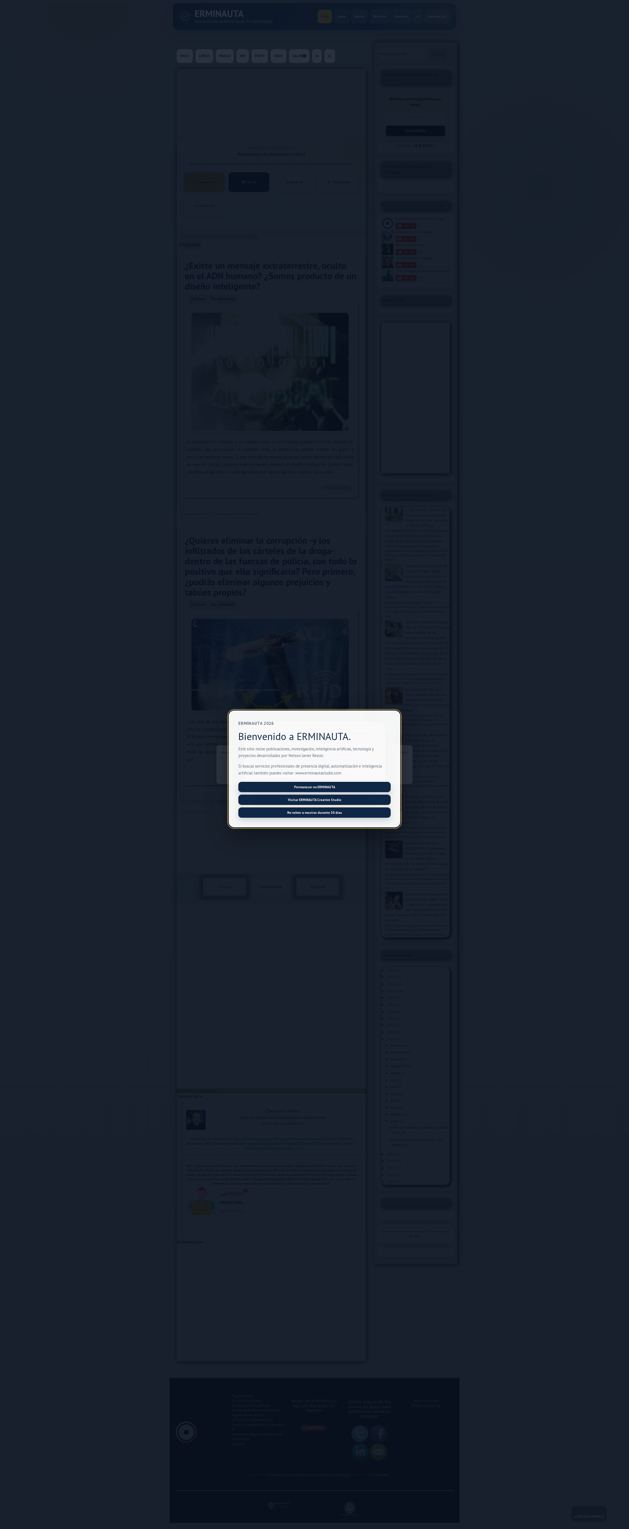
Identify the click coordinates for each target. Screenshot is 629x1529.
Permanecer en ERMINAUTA (314, 787)
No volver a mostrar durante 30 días (314, 812)
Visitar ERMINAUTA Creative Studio (314, 800)
